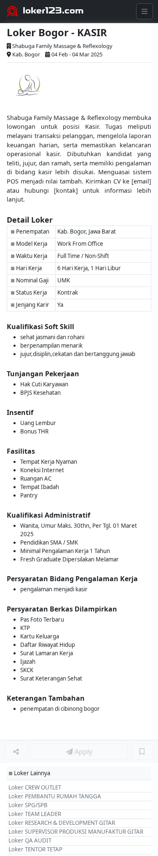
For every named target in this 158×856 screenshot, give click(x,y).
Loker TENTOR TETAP (35, 849)
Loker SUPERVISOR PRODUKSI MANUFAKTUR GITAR (75, 831)
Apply (82, 751)
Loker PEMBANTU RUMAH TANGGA (54, 796)
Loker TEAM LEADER (34, 814)
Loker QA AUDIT (29, 840)
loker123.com (53, 10)
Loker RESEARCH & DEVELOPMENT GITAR (61, 823)
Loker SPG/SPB (28, 805)
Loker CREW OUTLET (34, 787)
